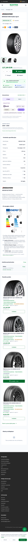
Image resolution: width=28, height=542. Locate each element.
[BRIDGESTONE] (7, 14)
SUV (2, 466)
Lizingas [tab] (8, 99)
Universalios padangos (5, 463)
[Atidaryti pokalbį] (25, 529)
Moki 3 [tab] (19, 99)
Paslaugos (3, 499)
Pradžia (2, 9)
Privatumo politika (4, 507)
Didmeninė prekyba (5, 501)
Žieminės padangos (5, 461)
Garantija (3, 487)
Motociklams (3, 472)
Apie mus (3, 497)
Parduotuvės (3, 517)
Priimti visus (22, 539)
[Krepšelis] (25, 5)
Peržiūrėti (18, 312)
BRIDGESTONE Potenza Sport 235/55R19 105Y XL (13, 333)
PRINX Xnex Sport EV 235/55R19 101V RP (11, 369)
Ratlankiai (3, 474)
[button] (4, 27)
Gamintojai (3, 503)
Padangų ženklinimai (5, 509)
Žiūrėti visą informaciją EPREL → (8, 255)
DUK (2, 490)
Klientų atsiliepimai (5, 519)
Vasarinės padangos (5, 459)
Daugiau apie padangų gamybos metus (9, 130)
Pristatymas (3, 483)
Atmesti (5, 539)
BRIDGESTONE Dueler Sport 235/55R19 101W (12, 297)
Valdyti (14, 539)
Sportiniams (3, 470)
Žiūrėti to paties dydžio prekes (8, 423)
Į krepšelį (20, 71)
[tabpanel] (14, 110)
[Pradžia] (14, 5)
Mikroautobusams (4, 468)
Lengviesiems (4, 465)
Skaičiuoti (21, 109)
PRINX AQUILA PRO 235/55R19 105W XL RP (12, 403)
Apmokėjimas (4, 481)
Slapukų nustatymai (5, 510)
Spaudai (2, 505)
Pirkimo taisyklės (4, 488)
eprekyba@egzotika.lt (5, 521)
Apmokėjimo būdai (21, 95)
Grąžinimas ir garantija (5, 485)
